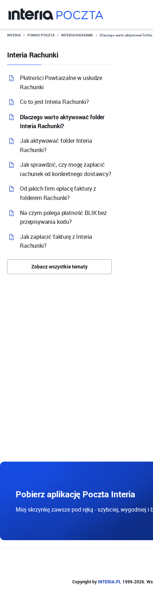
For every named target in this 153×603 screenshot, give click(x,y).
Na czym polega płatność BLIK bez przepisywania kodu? (63, 217)
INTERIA (14, 35)
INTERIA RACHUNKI (77, 35)
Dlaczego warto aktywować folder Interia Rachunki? (62, 121)
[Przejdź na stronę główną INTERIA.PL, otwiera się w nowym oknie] (31, 14)
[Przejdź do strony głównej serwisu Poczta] (80, 14)
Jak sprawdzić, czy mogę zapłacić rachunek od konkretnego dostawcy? (65, 169)
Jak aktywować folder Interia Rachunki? (56, 145)
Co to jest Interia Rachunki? (54, 102)
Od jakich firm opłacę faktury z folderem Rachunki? (58, 193)
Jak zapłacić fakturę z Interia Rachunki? (56, 241)
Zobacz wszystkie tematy (59, 266)
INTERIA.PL (109, 581)
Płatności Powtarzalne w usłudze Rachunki (61, 82)
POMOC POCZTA (40, 35)
